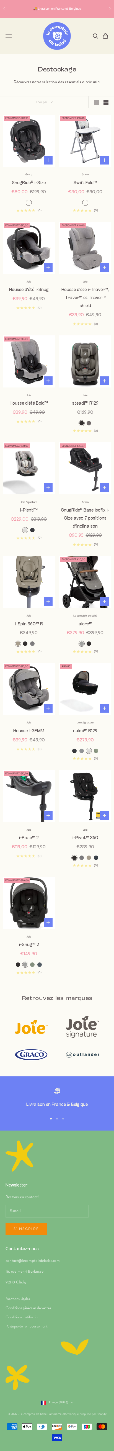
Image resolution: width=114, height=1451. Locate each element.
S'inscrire (26, 1229)
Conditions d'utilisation (23, 1317)
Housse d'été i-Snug (29, 289)
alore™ (85, 624)
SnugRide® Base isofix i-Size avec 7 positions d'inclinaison (85, 518)
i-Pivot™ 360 (85, 838)
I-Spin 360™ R (29, 624)
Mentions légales (18, 1299)
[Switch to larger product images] (96, 102)
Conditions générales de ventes (28, 1308)
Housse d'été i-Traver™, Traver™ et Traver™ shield (85, 297)
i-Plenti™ (29, 510)
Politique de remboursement (26, 1326)
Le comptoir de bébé (85, 616)
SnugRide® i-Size (29, 183)
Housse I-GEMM (28, 731)
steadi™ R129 (85, 403)
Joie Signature (29, 502)
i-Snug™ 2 (29, 944)
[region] (57, 1098)
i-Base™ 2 (29, 838)
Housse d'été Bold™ (29, 403)
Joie (29, 282)
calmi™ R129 (85, 731)
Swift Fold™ (85, 183)
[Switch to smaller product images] (105, 102)
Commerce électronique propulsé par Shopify (77, 1414)
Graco (28, 174)
